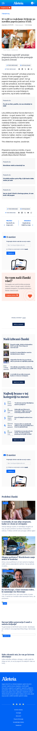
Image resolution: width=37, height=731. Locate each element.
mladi (4, 603)
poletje (5, 538)
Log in (24, 317)
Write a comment (18, 324)
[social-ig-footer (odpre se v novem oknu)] (23, 704)
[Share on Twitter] (25, 69)
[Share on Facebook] (19, 69)
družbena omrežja (8, 571)
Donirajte (18, 713)
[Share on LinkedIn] (22, 69)
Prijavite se (11, 253)
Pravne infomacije (18, 719)
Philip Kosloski (19, 25)
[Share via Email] (28, 69)
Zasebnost (18, 725)
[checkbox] (6, 249)
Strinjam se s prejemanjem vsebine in (18, 249)
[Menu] (7, 3)
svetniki (5, 503)
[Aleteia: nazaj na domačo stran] (18, 3)
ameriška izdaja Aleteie (16, 152)
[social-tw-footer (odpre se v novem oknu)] (20, 704)
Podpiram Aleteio (11, 295)
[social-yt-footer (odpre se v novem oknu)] (13, 704)
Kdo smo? (18, 716)
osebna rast (6, 636)
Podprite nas (4, 8)
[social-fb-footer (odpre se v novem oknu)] (17, 704)
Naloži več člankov (18, 382)
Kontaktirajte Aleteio (18, 722)
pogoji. (26, 249)
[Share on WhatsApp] (31, 69)
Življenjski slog (5, 13)
